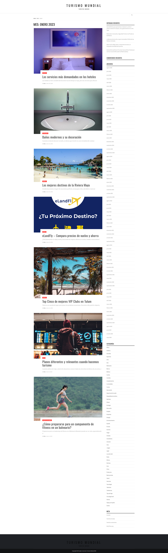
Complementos (110, 381)
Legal (108, 451)
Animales (109, 353)
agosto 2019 (109, 326)
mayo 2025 (109, 123)
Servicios (109, 481)
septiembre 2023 (110, 197)
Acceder (108, 515)
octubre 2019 (110, 319)
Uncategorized (110, 496)
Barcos (108, 369)
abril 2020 (109, 300)
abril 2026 (109, 82)
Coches (108, 375)
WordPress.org (110, 526)
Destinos (109, 399)
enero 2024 (109, 182)
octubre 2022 (110, 237)
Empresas (109, 414)
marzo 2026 (109, 86)
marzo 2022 (109, 260)
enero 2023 (109, 226)
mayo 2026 (109, 79)
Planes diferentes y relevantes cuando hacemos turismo (70, 363)
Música (108, 460)
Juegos (108, 448)
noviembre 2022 (110, 234)
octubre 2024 (110, 149)
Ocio (44, 358)
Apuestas (109, 356)
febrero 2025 (109, 134)
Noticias (108, 463)
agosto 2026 (109, 67)
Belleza (108, 372)
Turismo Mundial (84, 5)
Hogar (108, 432)
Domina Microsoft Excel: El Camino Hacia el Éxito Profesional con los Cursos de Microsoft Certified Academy (120, 50)
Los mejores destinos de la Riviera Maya (66, 185)
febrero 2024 (109, 178)
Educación (109, 408)
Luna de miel (110, 454)
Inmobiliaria (109, 438)
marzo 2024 (109, 175)
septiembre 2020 (110, 285)
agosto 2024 (109, 156)
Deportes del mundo (47, 420)
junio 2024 (109, 164)
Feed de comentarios (112, 522)
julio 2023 (109, 204)
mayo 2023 (109, 212)
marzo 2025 (109, 130)
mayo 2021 (109, 278)
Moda (108, 457)
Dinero (108, 402)
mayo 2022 (109, 252)
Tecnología (109, 484)
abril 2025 (109, 127)
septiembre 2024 (110, 152)
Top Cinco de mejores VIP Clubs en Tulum (66, 301)
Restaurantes (110, 475)
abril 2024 (109, 171)
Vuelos (44, 231)
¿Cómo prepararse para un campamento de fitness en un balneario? (68, 426)
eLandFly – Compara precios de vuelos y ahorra (70, 235)
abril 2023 (109, 215)
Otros (108, 469)
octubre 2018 (110, 334)
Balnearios (109, 365)
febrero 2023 (109, 223)
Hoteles (44, 73)
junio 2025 (109, 119)
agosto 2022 (109, 245)
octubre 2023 (110, 193)
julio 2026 (109, 71)
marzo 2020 (109, 304)
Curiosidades (110, 384)
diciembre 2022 (110, 230)
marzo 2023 (109, 219)
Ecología (109, 405)
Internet (109, 442)
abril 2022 (109, 256)
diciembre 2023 (110, 186)
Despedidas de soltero (112, 396)
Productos (109, 472)
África (108, 347)
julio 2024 (109, 160)
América (44, 181)
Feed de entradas (111, 519)
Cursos (108, 387)
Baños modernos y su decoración (61, 137)
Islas (108, 445)
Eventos (108, 429)
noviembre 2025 (110, 101)
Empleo (108, 411)
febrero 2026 (109, 90)
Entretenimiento (111, 420)
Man (45, 83)
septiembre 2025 (110, 108)
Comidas (109, 378)
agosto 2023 (109, 200)
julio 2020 (109, 289)
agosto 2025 (109, 112)
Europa (108, 426)
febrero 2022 (109, 263)
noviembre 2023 (110, 189)
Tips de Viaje (109, 493)
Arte (108, 359)
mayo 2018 (109, 337)
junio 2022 (109, 248)
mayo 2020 (109, 297)
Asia (107, 362)
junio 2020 (109, 293)
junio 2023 (109, 208)
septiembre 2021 (110, 274)
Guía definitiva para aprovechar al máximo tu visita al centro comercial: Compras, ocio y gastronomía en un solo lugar (120, 28)
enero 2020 (109, 311)
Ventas (108, 499)
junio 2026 (109, 75)
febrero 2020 (109, 308)
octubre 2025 (110, 104)
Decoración (45, 133)
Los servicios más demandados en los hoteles (69, 76)
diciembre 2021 (110, 267)
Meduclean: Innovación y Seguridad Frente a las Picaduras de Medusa (120, 34)
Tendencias (109, 490)
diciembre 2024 (110, 141)
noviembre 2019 (110, 315)
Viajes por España (111, 502)
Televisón (109, 487)
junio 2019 (109, 330)
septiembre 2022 (110, 241)
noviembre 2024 (110, 145)
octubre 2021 (110, 271)
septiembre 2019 (110, 322)
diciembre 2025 (110, 97)
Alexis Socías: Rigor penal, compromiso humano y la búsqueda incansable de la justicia (119, 45)
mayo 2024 (109, 167)
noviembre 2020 (110, 282)
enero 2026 (109, 93)
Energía (108, 417)
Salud (108, 478)
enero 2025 (109, 138)
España (108, 423)
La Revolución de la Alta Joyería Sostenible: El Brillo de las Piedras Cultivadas (120, 40)
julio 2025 (109, 115)
